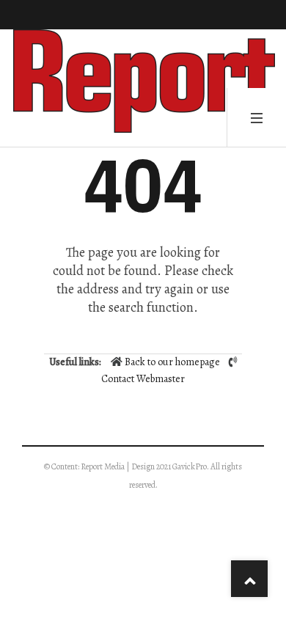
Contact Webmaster (143, 379)
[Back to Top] (249, 578)
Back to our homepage (172, 362)
